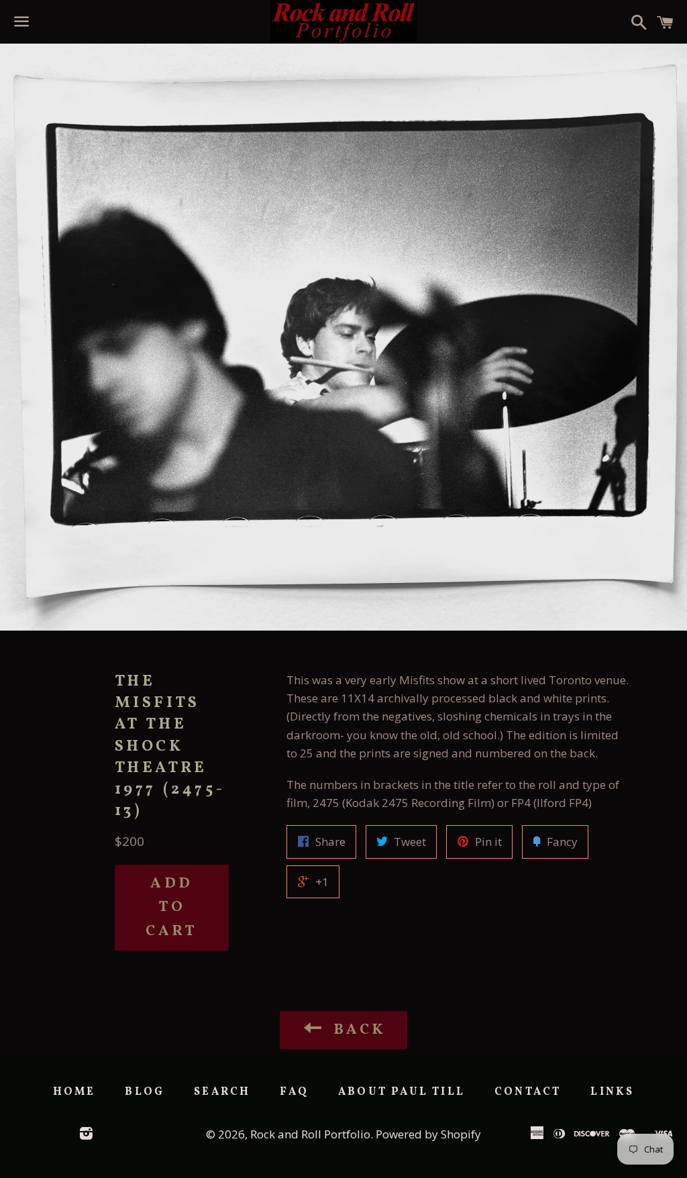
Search (222, 1092)
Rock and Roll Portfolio (310, 1134)
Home (74, 1092)
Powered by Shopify (428, 1134)
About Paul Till (401, 1092)
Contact (527, 1092)
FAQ (294, 1092)
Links (612, 1092)
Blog (144, 1092)
